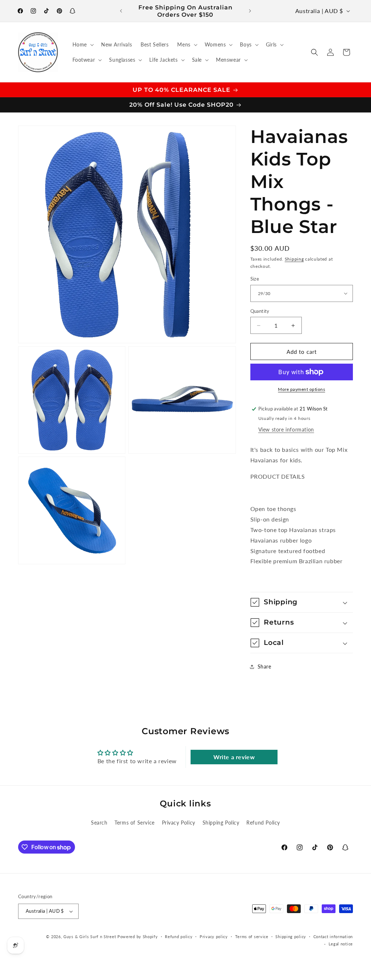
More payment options (301, 389)
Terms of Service (134, 822)
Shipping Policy (221, 822)
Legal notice (341, 943)
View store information (286, 429)
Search (99, 822)
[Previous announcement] (121, 11)
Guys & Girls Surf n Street (89, 936)
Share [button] (264, 666)
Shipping (294, 259)
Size (254, 279)
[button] (82, 44)
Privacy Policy (178, 822)
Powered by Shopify (137, 936)
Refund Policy (263, 822)
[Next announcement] (250, 11)
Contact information (333, 936)
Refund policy (178, 936)
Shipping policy (290, 936)
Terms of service (251, 936)
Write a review (234, 756)
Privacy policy (214, 936)
